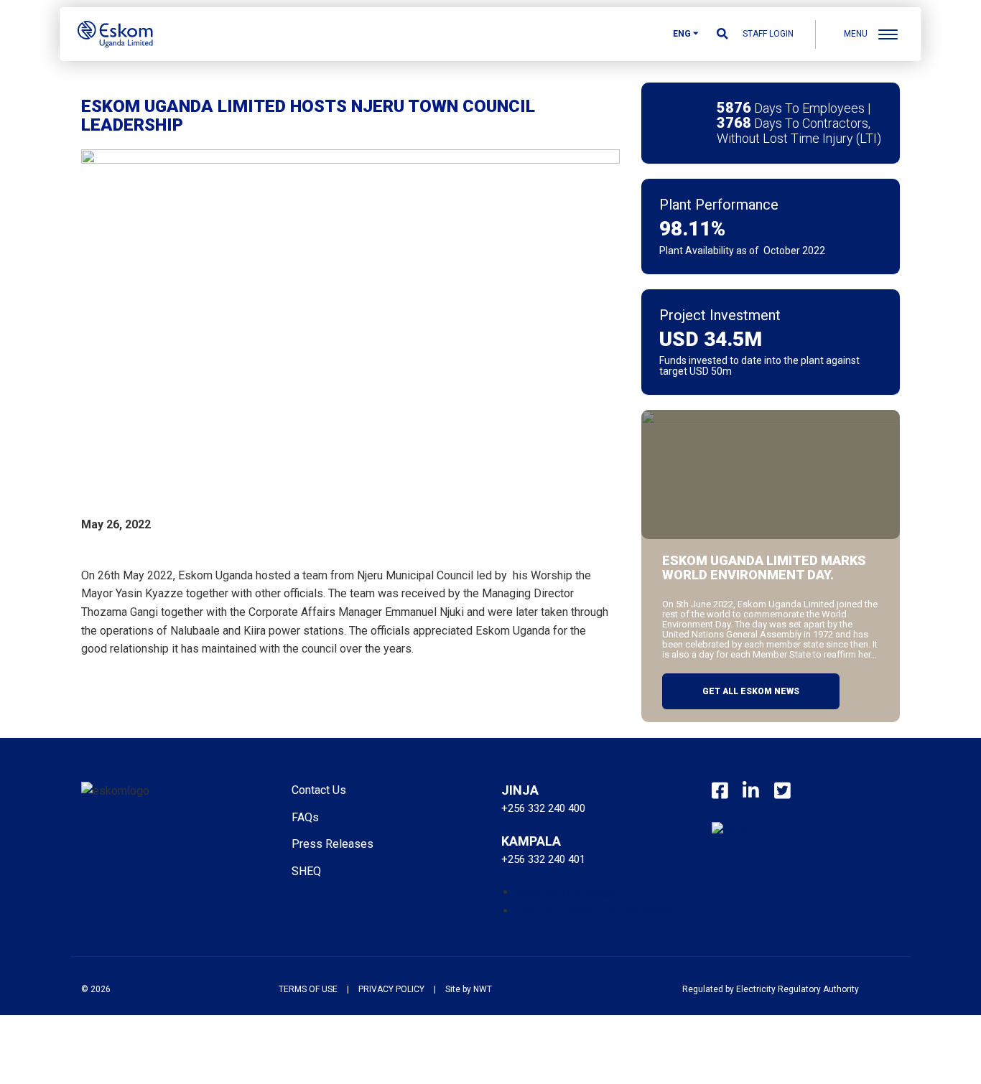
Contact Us (319, 790)
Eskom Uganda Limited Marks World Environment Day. (764, 567)
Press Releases (332, 844)
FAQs (305, 817)
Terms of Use (308, 989)
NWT (482, 989)
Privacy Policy (391, 989)
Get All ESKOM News (750, 691)
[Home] (115, 33)
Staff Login (768, 34)
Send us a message (565, 892)
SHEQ (306, 871)
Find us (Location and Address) (594, 910)
